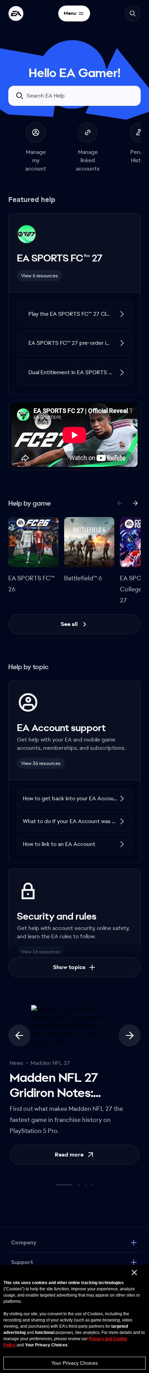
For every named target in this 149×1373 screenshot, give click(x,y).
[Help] (16, 13)
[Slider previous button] (19, 1035)
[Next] (135, 503)
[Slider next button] (130, 1035)
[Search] (133, 13)
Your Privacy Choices (74, 1363)
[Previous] (119, 503)
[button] (74, 314)
